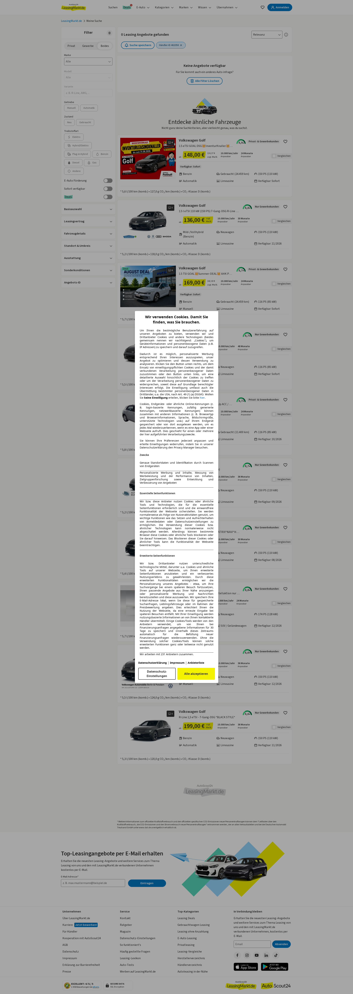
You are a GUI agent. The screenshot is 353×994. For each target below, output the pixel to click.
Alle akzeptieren (196, 674)
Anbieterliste (196, 662)
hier (202, 397)
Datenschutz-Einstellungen (157, 673)
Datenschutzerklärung (152, 662)
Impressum (177, 662)
